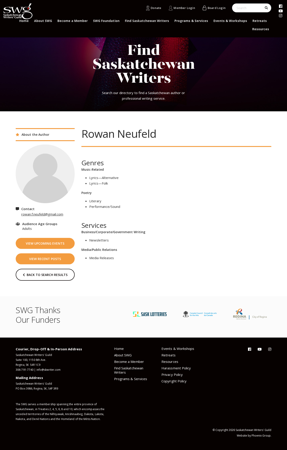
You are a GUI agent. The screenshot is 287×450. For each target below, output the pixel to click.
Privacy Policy (172, 374)
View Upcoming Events (45, 243)
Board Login (217, 8)
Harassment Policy (176, 368)
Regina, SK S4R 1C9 (28, 365)
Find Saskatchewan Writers (147, 21)
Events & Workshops (230, 21)
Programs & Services (191, 21)
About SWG (43, 21)
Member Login (184, 8)
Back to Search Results (46, 275)
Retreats (259, 21)
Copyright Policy (174, 381)
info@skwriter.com (49, 370)
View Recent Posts (45, 259)
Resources (260, 29)
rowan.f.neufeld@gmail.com (42, 214)
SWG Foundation (106, 21)
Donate (156, 8)
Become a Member (72, 21)
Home (24, 21)
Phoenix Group (261, 435)
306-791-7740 (24, 370)
